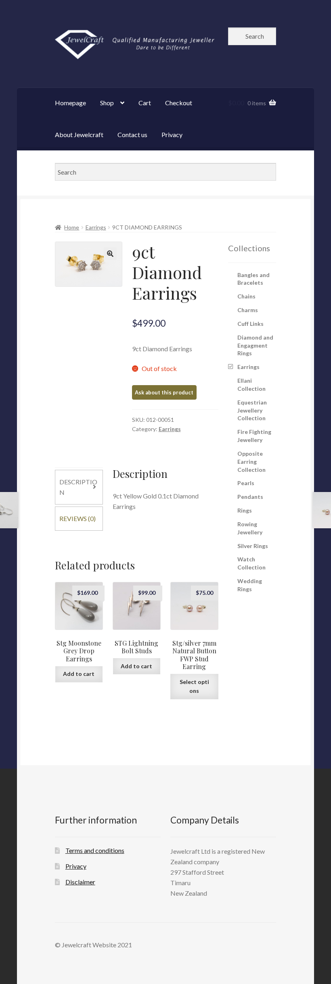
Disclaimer (80, 882)
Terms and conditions (94, 850)
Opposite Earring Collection (251, 461)
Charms (247, 309)
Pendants (250, 496)
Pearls (245, 482)
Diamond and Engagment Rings (255, 345)
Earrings (96, 227)
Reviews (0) (77, 518)
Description (78, 487)
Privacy (171, 134)
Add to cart (78, 673)
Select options (194, 686)
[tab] (79, 487)
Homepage (70, 102)
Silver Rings (252, 545)
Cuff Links (250, 323)
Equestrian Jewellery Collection (252, 410)
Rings (244, 510)
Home (71, 227)
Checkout (178, 102)
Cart (144, 102)
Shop (107, 102)
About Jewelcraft (79, 134)
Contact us (132, 134)
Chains (246, 296)
